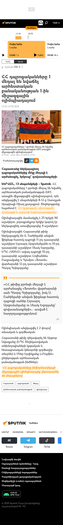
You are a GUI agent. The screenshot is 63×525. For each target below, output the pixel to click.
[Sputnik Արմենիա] (10, 23)
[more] (57, 319)
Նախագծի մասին (11, 459)
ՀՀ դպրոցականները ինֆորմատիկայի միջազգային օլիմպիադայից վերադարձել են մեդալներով (30, 372)
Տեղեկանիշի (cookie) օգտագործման (21, 481)
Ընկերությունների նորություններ (19, 472)
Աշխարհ (31, 432)
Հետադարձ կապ (11, 485)
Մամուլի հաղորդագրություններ (19, 468)
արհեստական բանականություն (17, 389)
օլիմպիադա (41, 389)
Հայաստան (8, 383)
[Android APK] (11, 494)
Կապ (35, 463)
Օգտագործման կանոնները (17, 463)
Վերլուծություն (48, 432)
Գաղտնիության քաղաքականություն (21, 476)
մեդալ (35, 383)
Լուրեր (13, 47)
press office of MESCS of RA (23, 154)
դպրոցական (23, 383)
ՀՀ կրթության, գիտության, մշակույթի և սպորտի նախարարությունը (29, 210)
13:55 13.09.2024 (10, 106)
